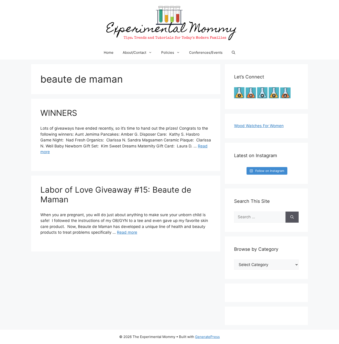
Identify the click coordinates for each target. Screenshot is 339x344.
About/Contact (134, 52)
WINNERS (58, 113)
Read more (127, 232)
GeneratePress (207, 337)
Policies (167, 52)
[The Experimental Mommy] (169, 22)
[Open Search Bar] (233, 53)
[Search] (292, 217)
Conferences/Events (206, 52)
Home (108, 52)
